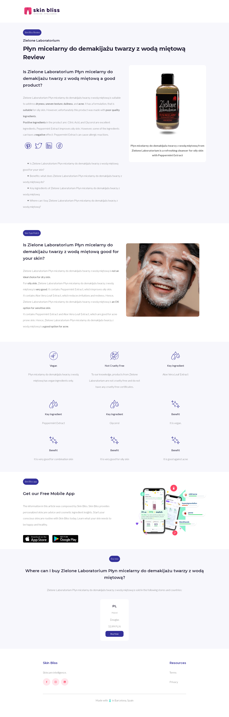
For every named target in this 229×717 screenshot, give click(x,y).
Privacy (173, 681)
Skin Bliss (50, 663)
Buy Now (114, 634)
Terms (173, 672)
